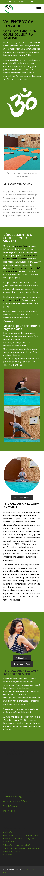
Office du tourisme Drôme (15, 801)
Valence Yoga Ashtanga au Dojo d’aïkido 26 (21, 848)
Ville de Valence (10, 806)
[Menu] (37, 8)
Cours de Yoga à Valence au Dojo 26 (18, 838)
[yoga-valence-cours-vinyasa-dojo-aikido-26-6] (22, 475)
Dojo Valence (9, 810)
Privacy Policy (9, 841)
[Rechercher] (31, 8)
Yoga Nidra (8, 854)
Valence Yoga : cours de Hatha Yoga (18, 845)
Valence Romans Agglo (13, 796)
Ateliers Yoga (9, 832)
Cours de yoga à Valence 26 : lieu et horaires (22, 835)
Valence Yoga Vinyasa (12, 851)
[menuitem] (18, 2)
